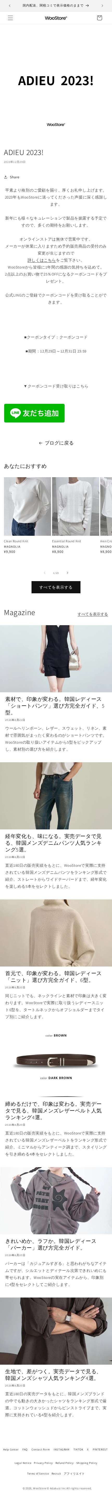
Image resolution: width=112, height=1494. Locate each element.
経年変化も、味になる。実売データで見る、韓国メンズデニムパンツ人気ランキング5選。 (53, 843)
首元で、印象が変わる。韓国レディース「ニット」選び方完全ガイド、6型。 (53, 976)
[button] (10, 18)
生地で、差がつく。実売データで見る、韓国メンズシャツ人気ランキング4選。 (53, 1375)
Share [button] (15, 177)
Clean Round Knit (16, 541)
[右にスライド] (67, 573)
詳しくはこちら (42, 260)
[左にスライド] (44, 573)
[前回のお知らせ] (9, 5)
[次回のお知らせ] (102, 5)
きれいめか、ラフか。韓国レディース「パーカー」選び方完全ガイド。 (50, 1244)
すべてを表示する (56, 587)
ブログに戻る (59, 443)
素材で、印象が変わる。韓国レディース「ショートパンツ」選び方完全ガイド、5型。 (54, 706)
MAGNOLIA (12, 546)
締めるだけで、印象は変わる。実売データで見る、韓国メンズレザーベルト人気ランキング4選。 (53, 1111)
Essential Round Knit (66, 541)
